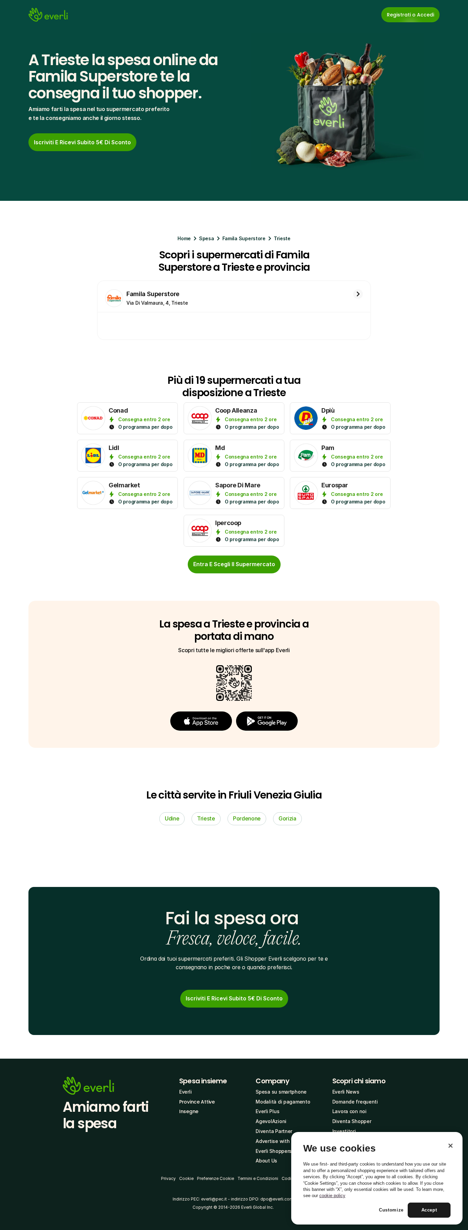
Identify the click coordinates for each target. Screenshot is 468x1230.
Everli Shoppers (274, 1151)
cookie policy (332, 1195)
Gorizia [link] (287, 818)
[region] (377, 1178)
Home (184, 238)
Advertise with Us (276, 1141)
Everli (185, 1092)
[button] (201, 721)
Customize (391, 1210)
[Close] (450, 1145)
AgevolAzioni (271, 1121)
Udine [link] (172, 818)
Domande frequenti (355, 1102)
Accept (429, 1210)
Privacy (168, 1178)
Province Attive (197, 1101)
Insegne (188, 1111)
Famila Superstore (244, 238)
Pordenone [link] (247, 818)
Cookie (186, 1178)
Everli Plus (267, 1111)
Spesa (206, 238)
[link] (82, 142)
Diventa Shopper (351, 1121)
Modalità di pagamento (283, 1102)
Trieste (282, 238)
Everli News (345, 1092)
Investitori (344, 1131)
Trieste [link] (206, 818)
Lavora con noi (349, 1111)
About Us (266, 1161)
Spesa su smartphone (281, 1092)
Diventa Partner (274, 1131)
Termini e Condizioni (257, 1178)
